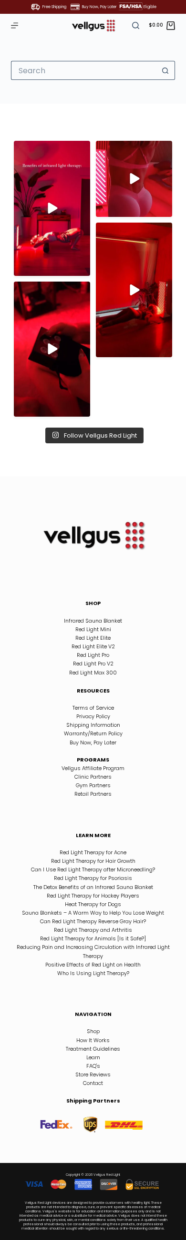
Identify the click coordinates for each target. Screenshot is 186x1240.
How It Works (93, 1040)
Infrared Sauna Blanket (93, 621)
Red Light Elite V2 (93, 646)
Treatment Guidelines (93, 1049)
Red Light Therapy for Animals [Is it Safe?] (93, 938)
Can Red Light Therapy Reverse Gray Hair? (93, 921)
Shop (93, 1031)
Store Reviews (93, 1074)
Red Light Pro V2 (93, 663)
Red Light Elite (93, 638)
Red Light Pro (93, 655)
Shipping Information (93, 725)
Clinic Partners (93, 777)
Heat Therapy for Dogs (93, 904)
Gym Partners (93, 785)
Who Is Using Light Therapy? (93, 973)
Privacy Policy (93, 716)
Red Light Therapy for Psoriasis (93, 878)
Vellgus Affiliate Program (93, 768)
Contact (93, 1083)
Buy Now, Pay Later (93, 742)
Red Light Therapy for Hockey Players (93, 895)
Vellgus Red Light (106, 1174)
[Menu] (14, 25)
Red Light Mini (93, 629)
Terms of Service (93, 708)
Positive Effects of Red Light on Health (93, 964)
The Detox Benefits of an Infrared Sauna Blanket (93, 887)
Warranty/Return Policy (93, 733)
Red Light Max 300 (93, 672)
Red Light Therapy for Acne (93, 852)
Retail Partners (93, 794)
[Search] (135, 25)
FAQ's (93, 1066)
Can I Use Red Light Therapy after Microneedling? (93, 869)
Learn (93, 1057)
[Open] (52, 208)
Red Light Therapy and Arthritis (93, 930)
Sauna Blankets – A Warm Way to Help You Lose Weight (93, 913)
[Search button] (165, 70)
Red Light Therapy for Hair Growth (93, 861)
